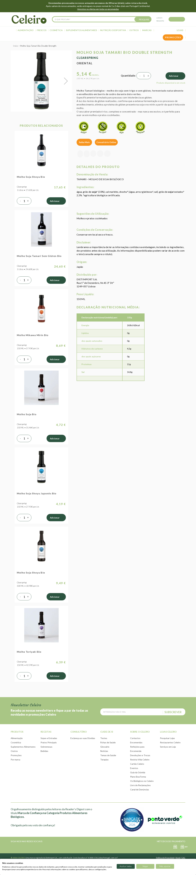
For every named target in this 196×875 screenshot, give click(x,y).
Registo (160, 21)
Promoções (16, 755)
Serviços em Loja (168, 746)
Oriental (84, 63)
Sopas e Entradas (49, 738)
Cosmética (16, 742)
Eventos (134, 768)
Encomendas (136, 742)
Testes (103, 738)
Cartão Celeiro (137, 764)
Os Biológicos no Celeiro (142, 781)
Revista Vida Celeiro (139, 759)
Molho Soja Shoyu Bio (31, 176)
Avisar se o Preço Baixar (80, 153)
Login (159, 18)
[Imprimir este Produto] (107, 154)
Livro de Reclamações (140, 785)
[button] (66, 81)
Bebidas (44, 751)
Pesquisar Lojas (167, 738)
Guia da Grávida (137, 772)
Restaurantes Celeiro (170, 742)
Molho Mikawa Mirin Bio (32, 335)
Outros (14, 751)
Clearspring (87, 57)
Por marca (15, 759)
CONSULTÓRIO (78, 731)
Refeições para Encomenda (137, 748)
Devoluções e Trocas (140, 755)
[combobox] (101, 19)
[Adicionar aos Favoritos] (87, 153)
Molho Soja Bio (26, 414)
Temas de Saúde (108, 755)
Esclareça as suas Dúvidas (82, 738)
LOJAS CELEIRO (168, 731)
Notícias (104, 751)
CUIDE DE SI (106, 731)
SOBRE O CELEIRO (140, 731)
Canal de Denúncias (139, 789)
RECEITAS (46, 731)
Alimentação (17, 738)
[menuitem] (13, 30)
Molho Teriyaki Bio (29, 651)
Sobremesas (46, 746)
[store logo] (29, 19)
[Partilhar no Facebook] (93, 154)
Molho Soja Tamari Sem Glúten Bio (39, 255)
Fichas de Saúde (108, 742)
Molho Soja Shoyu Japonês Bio (37, 493)
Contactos (135, 738)
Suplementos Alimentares (23, 746)
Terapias (104, 759)
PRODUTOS (17, 731)
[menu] (98, 30)
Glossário (104, 746)
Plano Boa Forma (138, 776)
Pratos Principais (49, 742)
